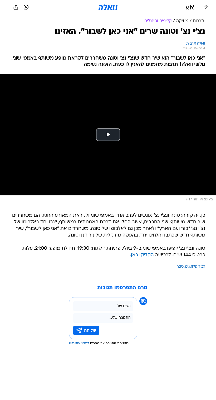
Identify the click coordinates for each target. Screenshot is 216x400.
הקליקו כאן (142, 255)
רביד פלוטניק (195, 266)
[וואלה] (108, 7)
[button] (190, 7)
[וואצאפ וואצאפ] (26, 7)
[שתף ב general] (16, 7)
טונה (180, 266)
